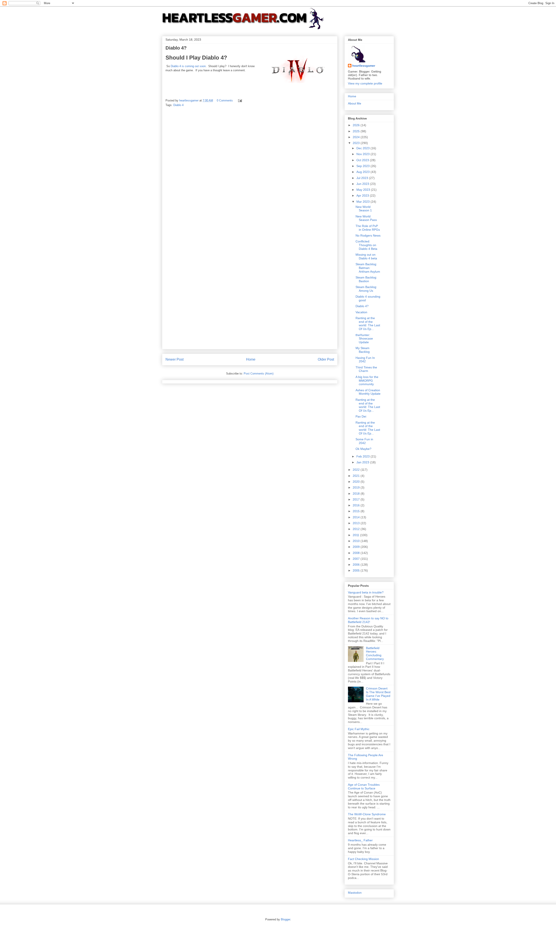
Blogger (285, 919)
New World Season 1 (364, 208)
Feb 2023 (363, 456)
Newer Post (174, 359)
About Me (354, 103)
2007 (357, 558)
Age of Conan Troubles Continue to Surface (364, 786)
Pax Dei (361, 416)
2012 (357, 529)
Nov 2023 (363, 154)
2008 (357, 553)
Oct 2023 (363, 160)
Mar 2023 (363, 201)
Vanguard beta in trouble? (366, 592)
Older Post (326, 359)
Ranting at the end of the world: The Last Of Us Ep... (368, 323)
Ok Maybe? (363, 449)
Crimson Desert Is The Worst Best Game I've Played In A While (378, 694)
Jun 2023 (363, 184)
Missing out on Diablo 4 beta (366, 256)
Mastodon (355, 892)
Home (250, 359)
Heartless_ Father (360, 840)
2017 (357, 499)
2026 (357, 125)
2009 (357, 547)
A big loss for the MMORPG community (367, 380)
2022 (357, 469)
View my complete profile (365, 83)
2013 (357, 523)
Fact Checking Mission (363, 859)
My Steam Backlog (363, 349)
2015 (357, 511)
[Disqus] (249, 171)
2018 (357, 493)
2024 (357, 137)
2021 (357, 475)
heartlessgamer (363, 65)
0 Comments (225, 100)
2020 (357, 481)
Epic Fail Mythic (358, 729)
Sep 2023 (363, 166)
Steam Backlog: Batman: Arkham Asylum (368, 267)
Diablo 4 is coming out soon (188, 66)
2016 (357, 505)
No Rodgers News (368, 235)
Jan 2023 (363, 462)
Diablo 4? (362, 306)
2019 (357, 487)
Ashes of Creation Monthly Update (368, 392)
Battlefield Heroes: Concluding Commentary (375, 653)
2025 (357, 131)
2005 (357, 570)
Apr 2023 (363, 195)
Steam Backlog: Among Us (366, 288)
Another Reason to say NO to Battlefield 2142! (368, 620)
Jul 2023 (362, 178)
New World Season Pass (366, 218)
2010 (357, 541)
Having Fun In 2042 (365, 359)
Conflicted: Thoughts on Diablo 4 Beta (366, 245)
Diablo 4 (178, 105)
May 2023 (363, 189)
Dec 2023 (363, 148)
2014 (357, 517)
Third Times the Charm (366, 369)
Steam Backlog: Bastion (366, 279)
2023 (357, 143)
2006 (357, 564)
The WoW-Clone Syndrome (367, 814)
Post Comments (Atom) (258, 373)
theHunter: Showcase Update (364, 338)
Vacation (361, 312)
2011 (356, 535)
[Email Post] (240, 100)
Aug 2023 (363, 172)
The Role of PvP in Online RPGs (368, 227)
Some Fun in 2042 (364, 441)
